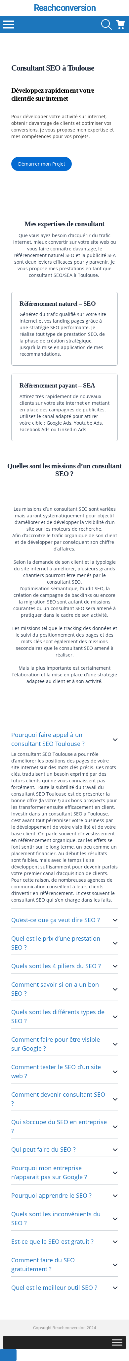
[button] (41, 164)
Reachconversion (65, 8)
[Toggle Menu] (117, 1342)
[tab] (64, 818)
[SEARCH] (106, 24)
